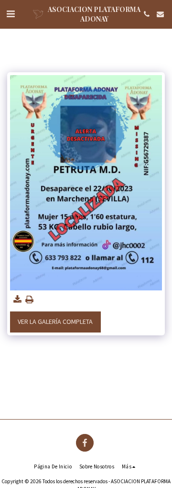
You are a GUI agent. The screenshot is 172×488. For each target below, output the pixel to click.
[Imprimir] (29, 299)
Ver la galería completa (55, 321)
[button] (10, 13)
